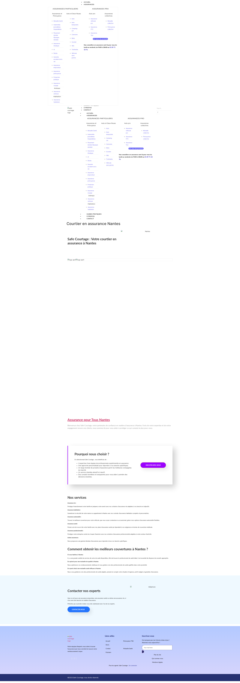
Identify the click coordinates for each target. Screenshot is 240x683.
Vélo (73, 46)
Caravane (75, 34)
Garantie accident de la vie (58, 59)
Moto (73, 38)
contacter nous (78, 609)
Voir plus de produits (100, 39)
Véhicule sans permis (74, 55)
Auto (73, 19)
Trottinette (75, 49)
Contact (90, 218)
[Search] (158, 112)
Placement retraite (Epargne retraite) (93, 145)
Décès (55, 53)
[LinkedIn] (74, 658)
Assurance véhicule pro (94, 21)
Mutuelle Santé (58, 21)
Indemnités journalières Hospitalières (57, 27)
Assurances (92, 115)
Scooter (74, 42)
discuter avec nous (153, 465)
